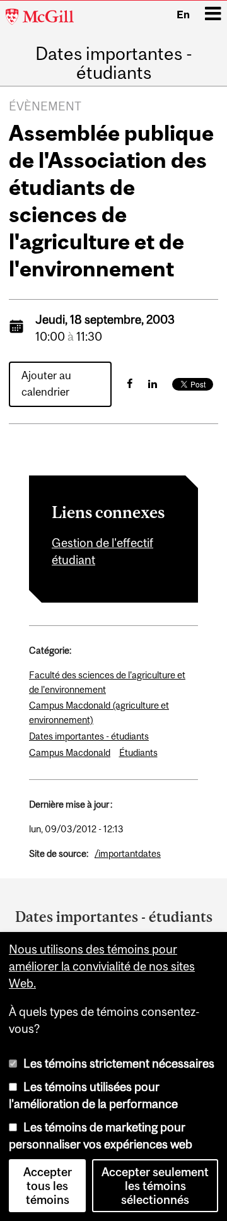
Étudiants (138, 752)
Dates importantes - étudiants (113, 63)
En (183, 14)
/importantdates (128, 853)
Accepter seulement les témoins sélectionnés (155, 1185)
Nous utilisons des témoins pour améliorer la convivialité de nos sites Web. (102, 966)
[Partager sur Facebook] (129, 383)
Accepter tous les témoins (47, 1185)
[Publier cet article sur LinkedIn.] (152, 383)
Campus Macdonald (69, 752)
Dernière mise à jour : (70, 804)
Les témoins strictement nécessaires (118, 1063)
